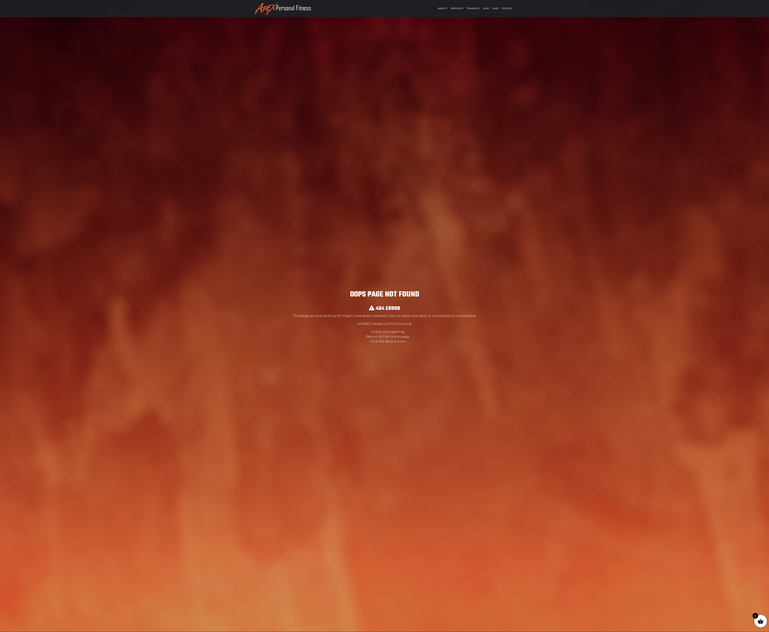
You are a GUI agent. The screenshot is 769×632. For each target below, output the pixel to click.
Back (389, 341)
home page (399, 337)
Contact (507, 8)
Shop (495, 8)
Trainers (472, 8)
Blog (486, 8)
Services (456, 8)
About (442, 8)
